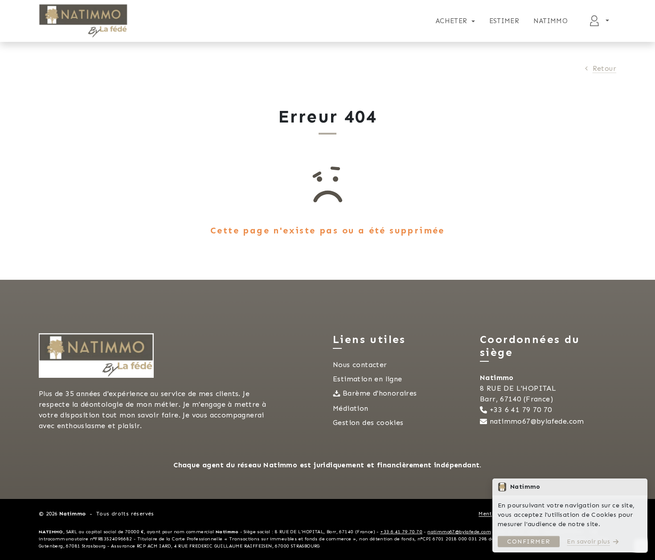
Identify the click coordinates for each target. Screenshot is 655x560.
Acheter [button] (451, 21)
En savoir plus (588, 541)
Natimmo (550, 21)
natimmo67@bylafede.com (537, 421)
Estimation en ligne (367, 379)
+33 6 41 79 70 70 (521, 409)
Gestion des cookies (368, 422)
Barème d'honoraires (380, 393)
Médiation (350, 408)
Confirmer (528, 541)
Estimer (504, 21)
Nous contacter (360, 364)
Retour (604, 68)
